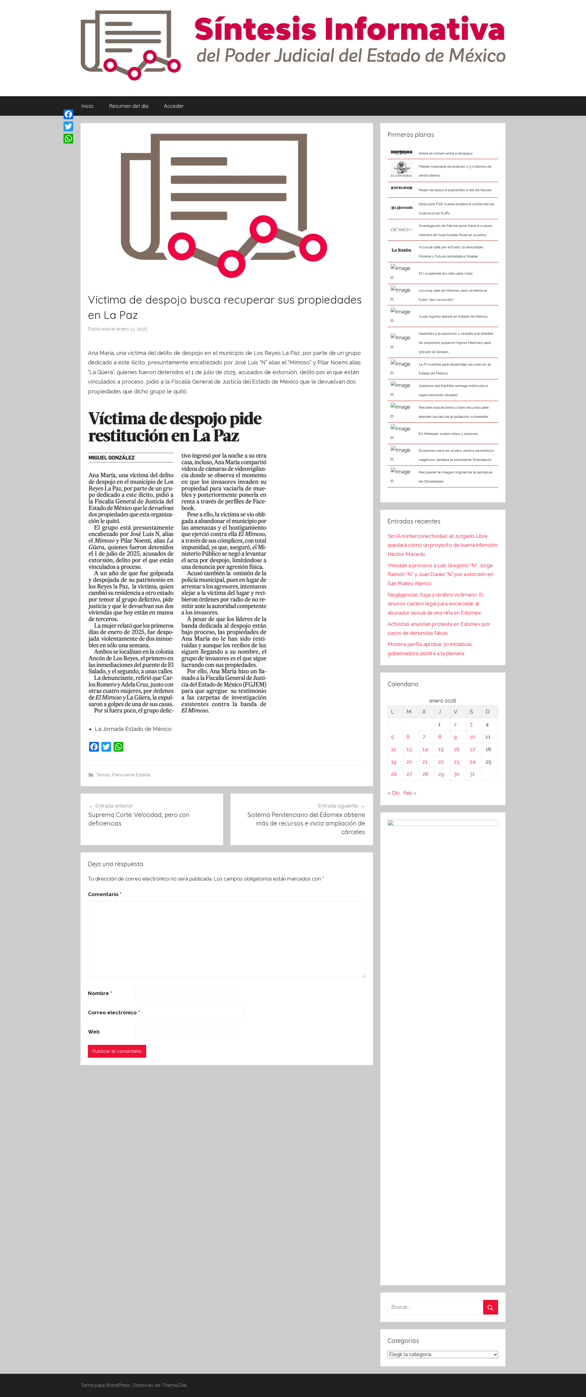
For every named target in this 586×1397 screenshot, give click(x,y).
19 (393, 762)
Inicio (87, 106)
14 (425, 749)
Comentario (104, 894)
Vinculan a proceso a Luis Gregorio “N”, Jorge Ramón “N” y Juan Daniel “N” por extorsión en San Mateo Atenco (440, 574)
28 (425, 774)
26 (394, 774)
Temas (103, 775)
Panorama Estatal (131, 775)
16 (456, 749)
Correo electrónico (114, 1012)
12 (393, 749)
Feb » (409, 793)
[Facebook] (68, 114)
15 (441, 749)
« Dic (394, 793)
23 (456, 762)
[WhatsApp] (68, 139)
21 (425, 762)
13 (409, 749)
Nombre (100, 993)
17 (472, 749)
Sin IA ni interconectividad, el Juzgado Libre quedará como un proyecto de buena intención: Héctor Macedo (443, 545)
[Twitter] (68, 126)
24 (473, 762)
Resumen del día (128, 106)
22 (441, 762)
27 (409, 774)
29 (441, 774)
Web (94, 1032)
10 (472, 737)
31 (472, 774)
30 (457, 774)
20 (409, 762)
